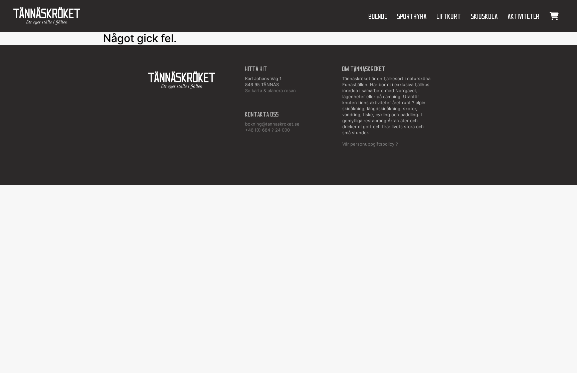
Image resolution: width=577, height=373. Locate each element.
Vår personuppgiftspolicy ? (370, 144)
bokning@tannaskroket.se (272, 124)
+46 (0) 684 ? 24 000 (267, 130)
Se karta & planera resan (270, 90)
